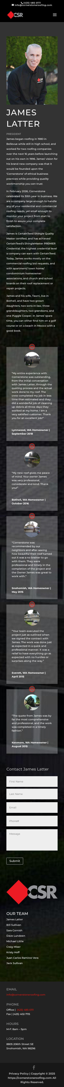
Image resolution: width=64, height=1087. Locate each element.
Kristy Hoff (13, 952)
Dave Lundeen (15, 935)
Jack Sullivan (14, 963)
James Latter (14, 919)
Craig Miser (13, 946)
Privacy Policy (19, 1073)
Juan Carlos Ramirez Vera (22, 957)
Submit (14, 861)
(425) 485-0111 (32, 2)
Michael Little (15, 941)
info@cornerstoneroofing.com (25, 994)
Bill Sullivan (13, 925)
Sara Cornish (14, 930)
